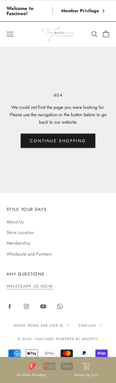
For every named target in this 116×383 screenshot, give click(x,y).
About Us (15, 222)
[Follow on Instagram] (26, 306)
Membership (18, 243)
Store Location (20, 232)
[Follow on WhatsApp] (60, 306)
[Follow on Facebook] (9, 306)
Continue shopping (58, 141)
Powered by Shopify (77, 338)
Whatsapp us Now (29, 286)
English (87, 325)
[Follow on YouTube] (43, 306)
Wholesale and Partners (29, 254)
